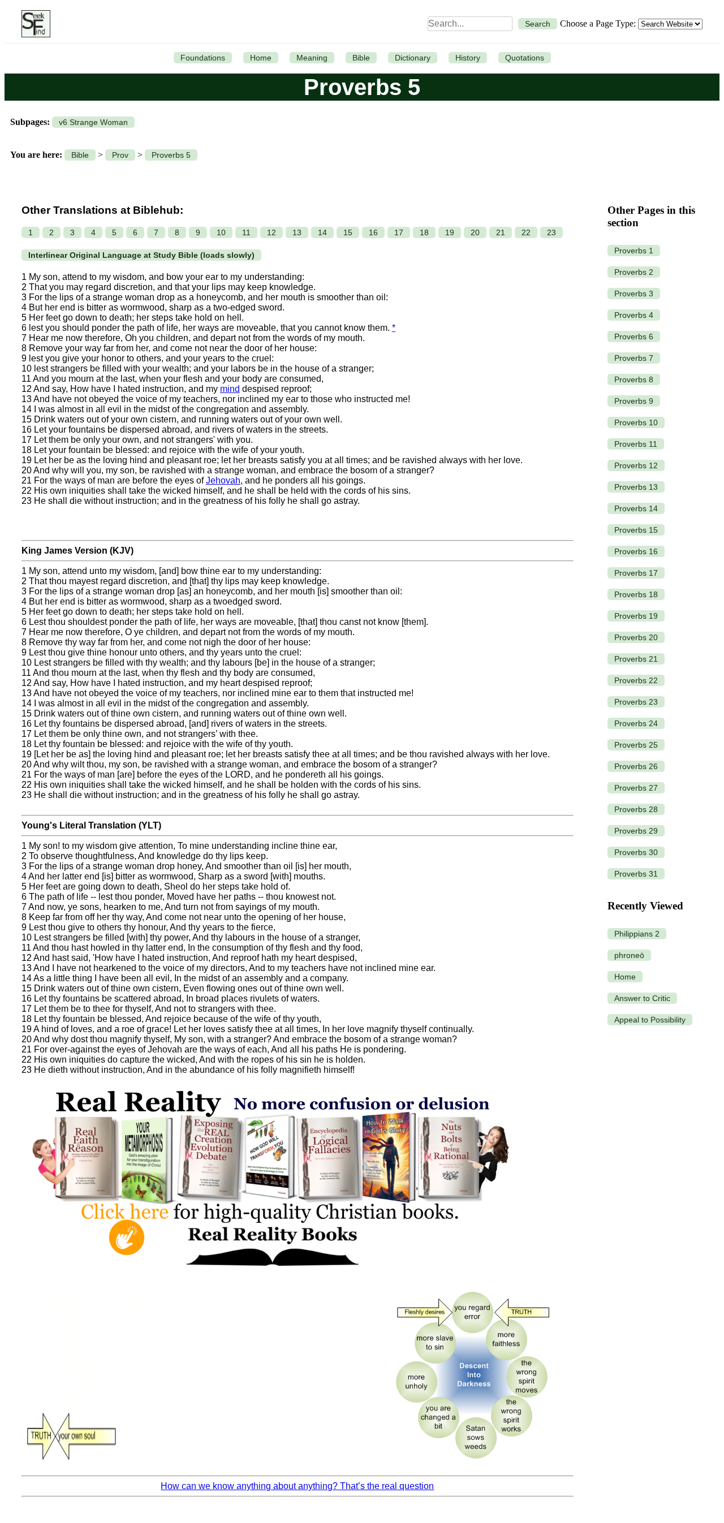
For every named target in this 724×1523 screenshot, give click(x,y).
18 (424, 232)
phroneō (629, 955)
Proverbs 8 (633, 379)
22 (526, 232)
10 (221, 232)
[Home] (33, 23)
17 (398, 232)
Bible (361, 57)
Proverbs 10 (636, 422)
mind (230, 389)
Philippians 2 (637, 933)
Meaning (311, 57)
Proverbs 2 (633, 272)
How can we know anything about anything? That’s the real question (297, 1486)
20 (475, 232)
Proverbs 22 (636, 680)
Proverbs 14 (636, 508)
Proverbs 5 (171, 154)
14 (322, 232)
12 (271, 232)
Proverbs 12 (636, 465)
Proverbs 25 (636, 744)
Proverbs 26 (636, 766)
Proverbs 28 (636, 809)
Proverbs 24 (636, 723)
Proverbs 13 (636, 486)
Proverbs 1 (633, 250)
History (467, 57)
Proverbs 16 (636, 551)
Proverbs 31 (636, 873)
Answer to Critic (642, 998)
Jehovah (223, 480)
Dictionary (412, 57)
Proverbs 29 (636, 830)
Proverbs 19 (636, 615)
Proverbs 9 (633, 400)
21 (500, 232)
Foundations (202, 57)
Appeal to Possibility (650, 1019)
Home (261, 57)
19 (449, 232)
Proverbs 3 (633, 293)
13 (296, 232)
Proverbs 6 (633, 336)
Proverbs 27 (636, 787)
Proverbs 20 (636, 637)
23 (551, 232)
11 (246, 232)
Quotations (524, 57)
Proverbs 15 (636, 529)
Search (537, 23)
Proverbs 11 (635, 443)
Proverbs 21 (636, 658)
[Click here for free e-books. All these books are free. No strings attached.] (269, 1276)
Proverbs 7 (633, 358)
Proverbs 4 (633, 315)
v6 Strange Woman (93, 122)
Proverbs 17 (636, 572)
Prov (120, 154)
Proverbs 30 (636, 852)
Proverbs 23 (636, 701)
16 (373, 232)
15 (347, 232)
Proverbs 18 (636, 594)
